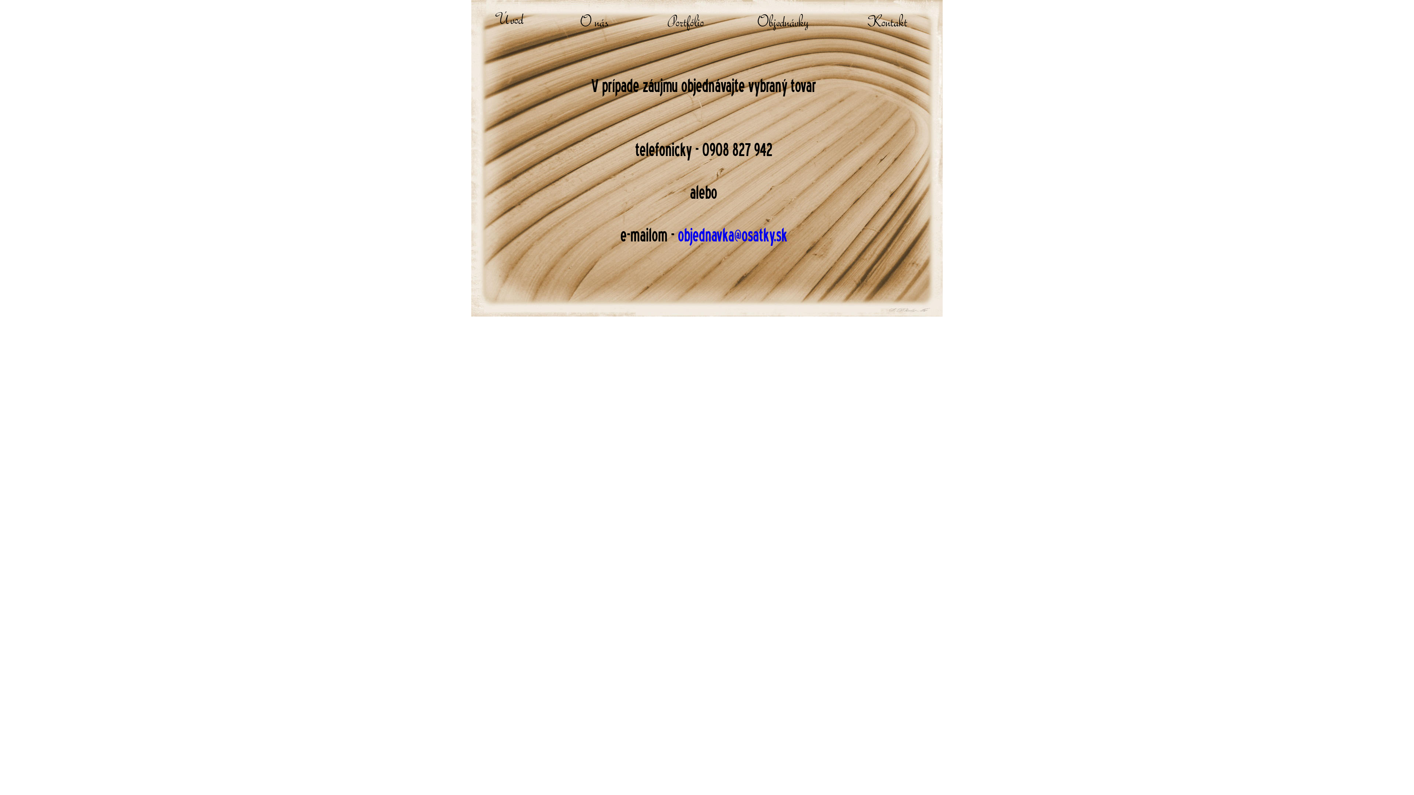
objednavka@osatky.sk (732, 234)
